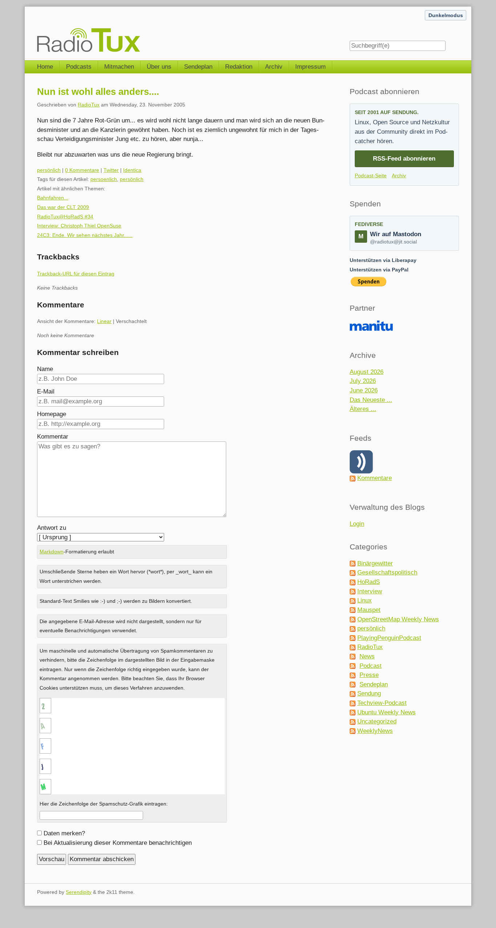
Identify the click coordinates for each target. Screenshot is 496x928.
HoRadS (368, 581)
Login (357, 523)
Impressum (310, 66)
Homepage (51, 414)
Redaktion (238, 66)
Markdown (52, 551)
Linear (104, 321)
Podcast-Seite (371, 175)
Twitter (111, 170)
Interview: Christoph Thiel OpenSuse (79, 226)
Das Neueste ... (371, 399)
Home (45, 66)
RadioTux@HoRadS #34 (65, 216)
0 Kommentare (82, 170)
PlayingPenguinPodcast (389, 637)
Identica (132, 170)
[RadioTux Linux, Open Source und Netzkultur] (37, 30)
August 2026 (366, 371)
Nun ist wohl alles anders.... (98, 91)
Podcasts (79, 66)
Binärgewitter (375, 563)
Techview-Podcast (382, 702)
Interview (369, 591)
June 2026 (364, 390)
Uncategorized (377, 721)
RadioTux (88, 105)
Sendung (369, 693)
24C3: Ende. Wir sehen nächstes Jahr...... (85, 235)
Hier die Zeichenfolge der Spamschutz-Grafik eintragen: (104, 804)
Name (45, 369)
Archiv (273, 66)
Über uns (159, 66)
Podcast (370, 665)
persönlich (49, 170)
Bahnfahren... (52, 198)
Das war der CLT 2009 (63, 207)
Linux (364, 600)
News (367, 656)
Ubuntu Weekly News (386, 712)
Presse (369, 674)
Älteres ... (363, 409)
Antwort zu (51, 527)
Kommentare (374, 478)
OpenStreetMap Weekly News (398, 619)
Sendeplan (198, 66)
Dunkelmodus (445, 15)
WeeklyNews (375, 730)
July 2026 (363, 381)
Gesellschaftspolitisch (387, 572)
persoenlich (103, 179)
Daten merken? (64, 833)
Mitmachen (119, 66)
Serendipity (79, 892)
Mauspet (369, 609)
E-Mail (45, 391)
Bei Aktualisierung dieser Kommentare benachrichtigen (118, 842)
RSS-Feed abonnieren (404, 158)
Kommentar (52, 436)
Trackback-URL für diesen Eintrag (75, 274)
